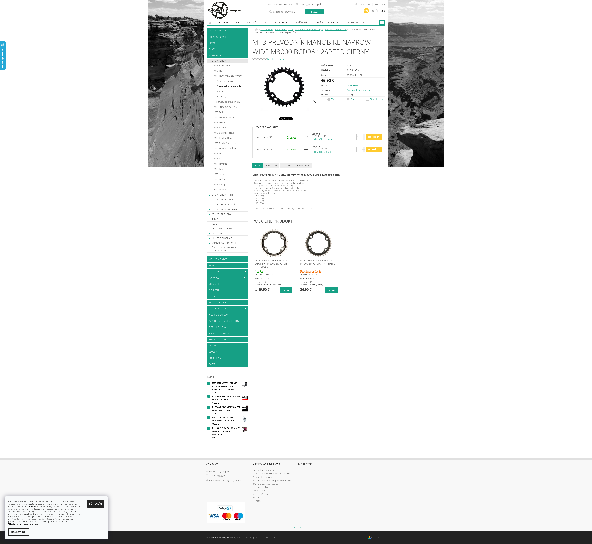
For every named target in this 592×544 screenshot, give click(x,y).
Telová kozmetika (219, 339)
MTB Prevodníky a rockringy (227, 75)
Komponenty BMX (221, 214)
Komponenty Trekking (224, 209)
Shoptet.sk (296, 527)
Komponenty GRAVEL (223, 199)
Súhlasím (95, 504)
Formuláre (258, 497)
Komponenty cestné (223, 204)
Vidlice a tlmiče (218, 259)
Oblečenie (215, 290)
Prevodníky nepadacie (228, 86)
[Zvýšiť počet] (363, 135)
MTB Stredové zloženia (225, 106)
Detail (286, 290)
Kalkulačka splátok (322, 139)
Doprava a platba (261, 490)
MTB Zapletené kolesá (225, 148)
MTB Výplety (220, 189)
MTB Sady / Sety (222, 65)
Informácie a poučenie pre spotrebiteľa (271, 473)
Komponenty (216, 55)
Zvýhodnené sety (327, 22)
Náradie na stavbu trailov (224, 320)
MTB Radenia (220, 112)
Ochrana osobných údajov (265, 483)
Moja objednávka (228, 22)
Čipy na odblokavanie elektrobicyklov (224, 249)
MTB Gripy (219, 174)
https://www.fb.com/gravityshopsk (225, 480)
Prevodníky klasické (226, 81)
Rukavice (214, 277)
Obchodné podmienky (263, 470)
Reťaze (215, 218)
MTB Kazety (220, 127)
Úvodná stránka (210, 22)
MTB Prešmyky (221, 122)
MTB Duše (219, 158)
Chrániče (214, 283)
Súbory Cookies (260, 487)
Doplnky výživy (217, 327)
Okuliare (214, 271)
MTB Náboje (220, 184)
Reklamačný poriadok (263, 477)
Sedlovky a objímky (223, 228)
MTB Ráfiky (219, 179)
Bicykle (213, 43)
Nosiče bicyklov (218, 314)
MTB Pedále (220, 168)
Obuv (212, 296)
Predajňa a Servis (257, 22)
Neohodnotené (276, 59)
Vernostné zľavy (260, 494)
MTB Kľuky (219, 70)
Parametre (271, 165)
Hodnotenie (303, 165)
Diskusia (287, 165)
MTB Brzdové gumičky (225, 143)
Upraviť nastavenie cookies (264, 537)
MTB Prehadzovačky (224, 117)
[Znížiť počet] (363, 138)
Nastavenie (18, 532)
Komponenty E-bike (223, 194)
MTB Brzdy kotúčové (224, 132)
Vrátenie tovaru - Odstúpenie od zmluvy (272, 480)
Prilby (212, 265)
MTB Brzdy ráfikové (223, 137)
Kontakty (281, 22)
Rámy (211, 49)
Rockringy (221, 96)
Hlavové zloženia (222, 238)
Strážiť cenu (376, 99)
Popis (257, 165)
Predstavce (218, 233)
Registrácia (380, 4)
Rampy (212, 345)
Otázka (354, 99)
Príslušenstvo (217, 302)
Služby (213, 351)
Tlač (333, 99)
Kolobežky (215, 357)
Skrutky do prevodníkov (228, 101)
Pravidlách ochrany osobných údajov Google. (33, 518)
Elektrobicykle (355, 22)
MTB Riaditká (220, 163)
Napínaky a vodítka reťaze (226, 242)
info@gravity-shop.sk (219, 471)
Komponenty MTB (221, 60)
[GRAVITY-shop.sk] (224, 10)
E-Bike (219, 91)
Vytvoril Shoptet (378, 537)
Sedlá (215, 223)
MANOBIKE (353, 85)
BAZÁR (212, 364)
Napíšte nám (302, 22)
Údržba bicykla (217, 308)
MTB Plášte (219, 153)
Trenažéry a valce (219, 333)
